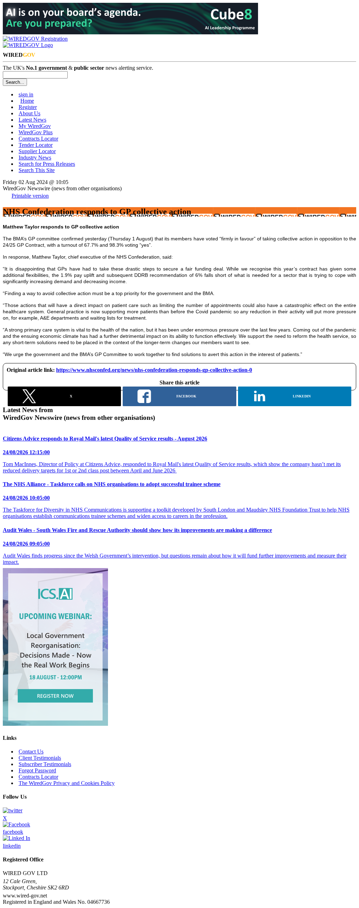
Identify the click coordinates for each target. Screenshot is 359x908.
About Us (29, 113)
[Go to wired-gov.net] (28, 45)
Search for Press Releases (47, 164)
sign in (26, 94)
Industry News (35, 158)
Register (28, 107)
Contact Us (31, 752)
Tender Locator (36, 145)
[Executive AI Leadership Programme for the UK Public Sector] (130, 32)
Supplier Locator (37, 151)
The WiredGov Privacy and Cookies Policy (67, 783)
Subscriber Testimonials (45, 764)
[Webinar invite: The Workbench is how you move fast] (55, 724)
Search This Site (37, 170)
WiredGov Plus (36, 132)
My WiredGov (35, 126)
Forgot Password (37, 770)
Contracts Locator (38, 139)
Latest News (32, 120)
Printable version (30, 196)
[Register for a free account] (35, 39)
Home (27, 101)
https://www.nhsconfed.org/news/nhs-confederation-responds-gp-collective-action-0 (154, 370)
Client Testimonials (40, 758)
